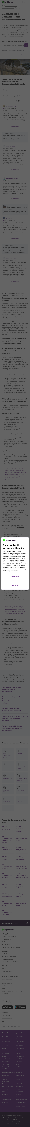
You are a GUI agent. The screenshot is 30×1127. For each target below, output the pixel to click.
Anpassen (15, 585)
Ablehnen (15, 581)
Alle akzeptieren (15, 576)
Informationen (6, 565)
